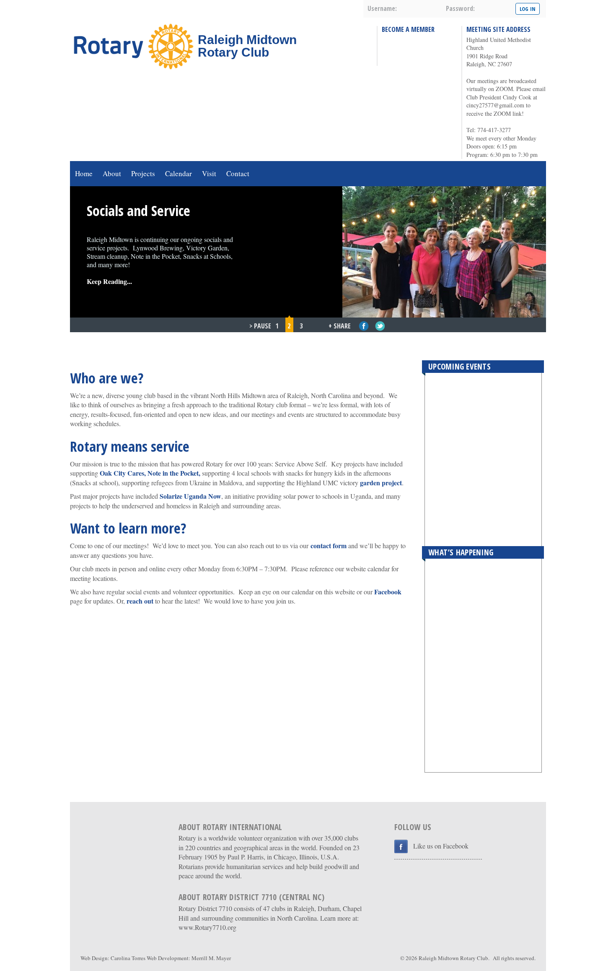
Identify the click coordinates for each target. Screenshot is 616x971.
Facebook (387, 591)
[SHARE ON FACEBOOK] (364, 326)
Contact (237, 173)
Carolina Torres (128, 958)
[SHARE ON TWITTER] (380, 326)
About (112, 173)
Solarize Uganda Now (190, 496)
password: (460, 8)
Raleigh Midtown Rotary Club (453, 958)
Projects (143, 173)
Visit (209, 173)
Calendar (178, 173)
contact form (329, 545)
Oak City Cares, (123, 473)
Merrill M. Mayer (211, 958)
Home (84, 173)
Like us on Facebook (440, 845)
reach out (140, 601)
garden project (381, 482)
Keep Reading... (109, 281)
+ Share (340, 326)
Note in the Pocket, (174, 473)
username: (382, 8)
